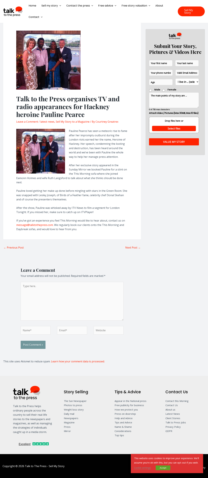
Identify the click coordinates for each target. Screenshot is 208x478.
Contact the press (78, 5)
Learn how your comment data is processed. (78, 361)
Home (32, 5)
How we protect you (126, 409)
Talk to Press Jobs (175, 422)
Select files (174, 128)
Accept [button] (163, 467)
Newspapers (71, 418)
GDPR (168, 431)
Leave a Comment (27, 121)
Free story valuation (134, 5)
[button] (59, 5)
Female (172, 89)
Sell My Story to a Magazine (73, 121)
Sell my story (49, 5)
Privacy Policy (173, 426)
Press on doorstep (125, 413)
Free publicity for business (129, 405)
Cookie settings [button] (142, 467)
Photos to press (73, 405)
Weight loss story (74, 409)
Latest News (172, 413)
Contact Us (171, 405)
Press (67, 426)
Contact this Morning (176, 401)
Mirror (67, 431)
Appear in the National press (130, 401)
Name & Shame (123, 426)
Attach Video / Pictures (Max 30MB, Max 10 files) (174, 113)
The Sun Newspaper (75, 401)
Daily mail (69, 413)
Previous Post (14, 247)
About (159, 5)
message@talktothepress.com (34, 225)
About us (170, 409)
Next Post (133, 247)
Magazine (69, 422)
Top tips (119, 435)
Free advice (105, 5)
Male (157, 89)
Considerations (123, 431)
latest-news (47, 121)
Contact (34, 17)
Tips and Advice (123, 422)
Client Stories (172, 418)
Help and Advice (124, 418)
